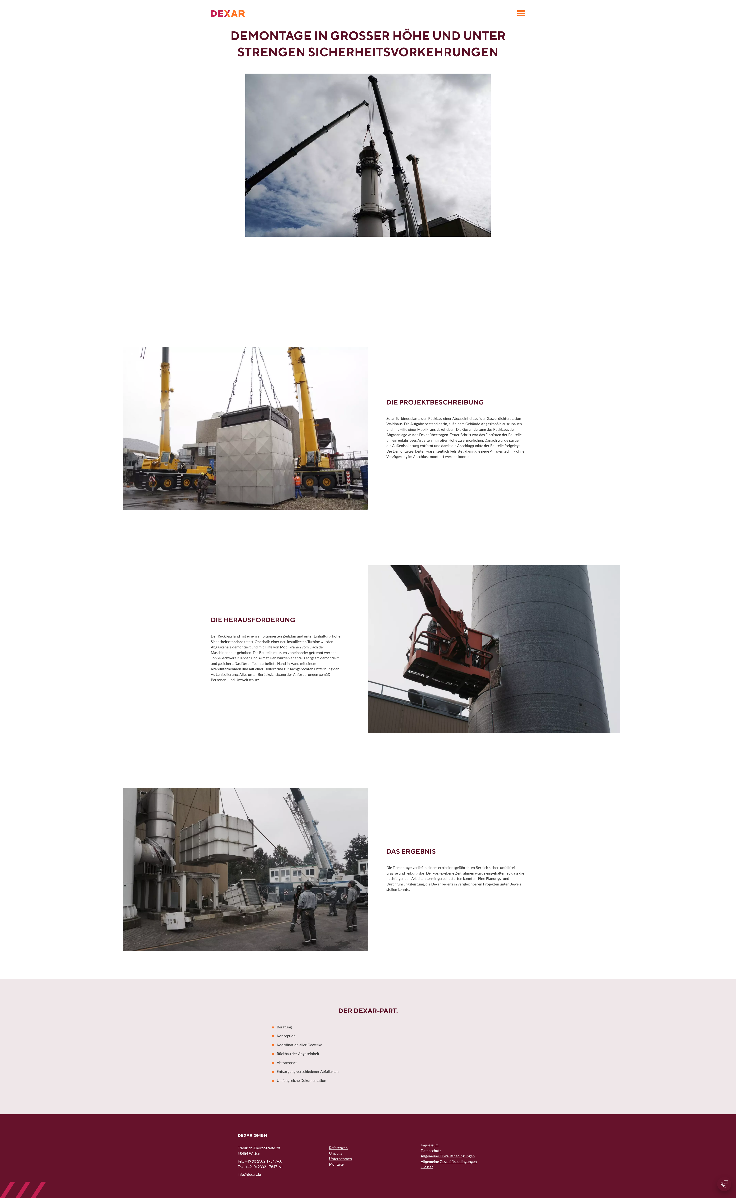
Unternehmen (340, 1158)
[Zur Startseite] (228, 13)
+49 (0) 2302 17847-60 (263, 1161)
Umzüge (336, 1153)
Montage (336, 1164)
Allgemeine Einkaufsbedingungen (448, 1156)
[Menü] (521, 13)
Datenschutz (431, 1150)
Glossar (427, 1167)
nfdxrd (249, 1174)
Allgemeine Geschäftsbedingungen (449, 1161)
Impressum (430, 1145)
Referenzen (338, 1147)
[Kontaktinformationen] (724, 1184)
